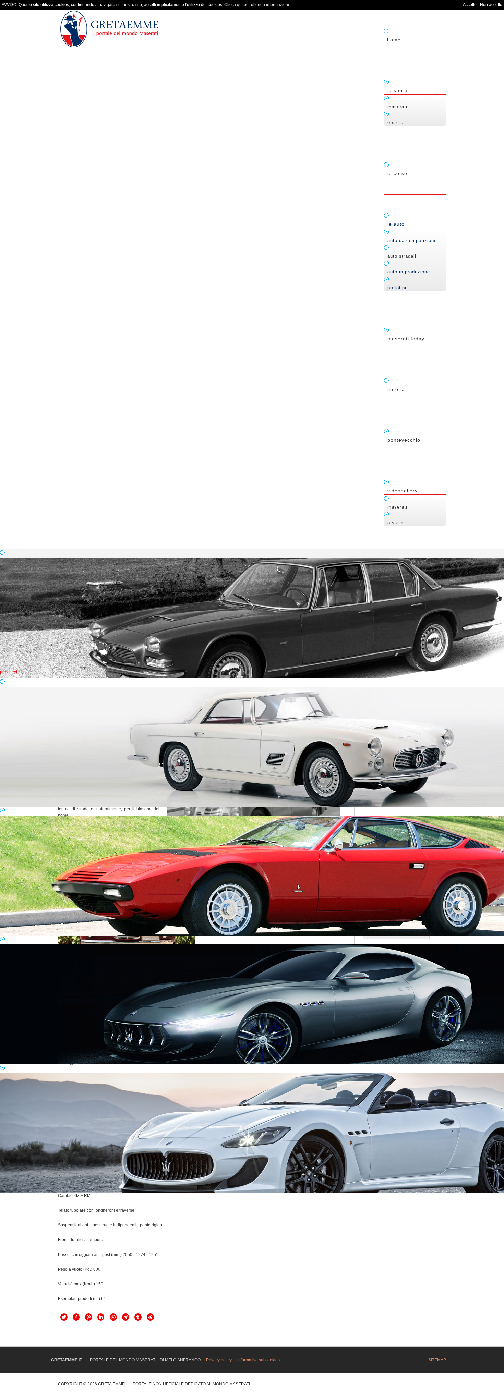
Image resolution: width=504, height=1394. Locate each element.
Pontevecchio (403, 440)
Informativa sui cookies (258, 1360)
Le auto (396, 224)
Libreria (396, 389)
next (13, 672)
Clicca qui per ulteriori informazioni (256, 4)
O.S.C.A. (396, 122)
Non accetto (491, 4)
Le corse (397, 173)
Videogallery (402, 490)
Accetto (470, 4)
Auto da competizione (412, 240)
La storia (397, 90)
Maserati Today (405, 338)
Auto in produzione (408, 271)
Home (394, 39)
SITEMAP (437, 1360)
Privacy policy (219, 1360)
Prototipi (396, 287)
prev (4, 672)
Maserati (397, 106)
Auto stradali (401, 256)
